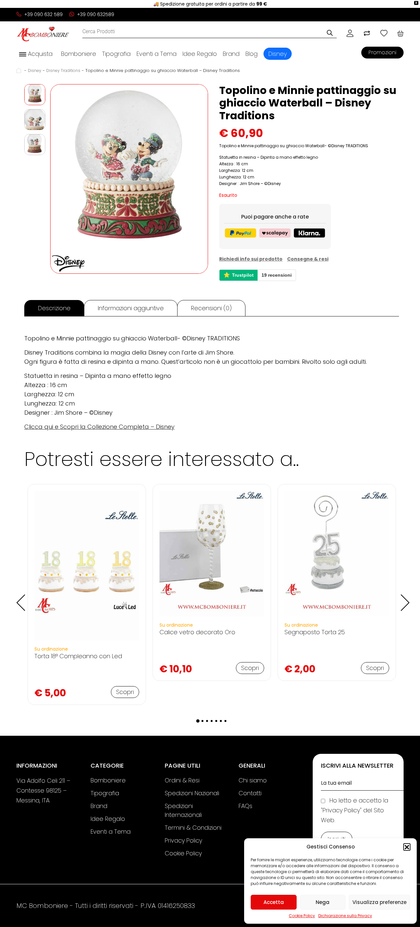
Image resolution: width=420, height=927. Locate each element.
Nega (322, 902)
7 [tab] (225, 721)
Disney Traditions (63, 70)
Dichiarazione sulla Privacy (345, 915)
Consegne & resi (307, 259)
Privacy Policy (183, 840)
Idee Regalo (199, 54)
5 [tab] (216, 721)
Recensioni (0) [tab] (211, 308)
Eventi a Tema (156, 54)
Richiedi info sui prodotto (251, 259)
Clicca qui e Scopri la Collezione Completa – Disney (99, 427)
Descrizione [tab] (54, 308)
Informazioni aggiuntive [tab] (131, 308)
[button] (407, 847)
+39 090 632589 (95, 14)
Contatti (250, 793)
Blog (251, 54)
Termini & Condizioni (193, 827)
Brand (231, 54)
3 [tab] (207, 721)
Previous (19, 597)
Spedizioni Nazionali (192, 793)
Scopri (125, 692)
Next (404, 597)
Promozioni (382, 52)
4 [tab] (212, 721)
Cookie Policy (302, 915)
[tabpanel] (87, 594)
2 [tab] (202, 721)
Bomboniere (78, 54)
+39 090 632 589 (43, 14)
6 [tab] (221, 721)
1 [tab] (198, 721)
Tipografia (116, 54)
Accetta (273, 902)
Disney (277, 54)
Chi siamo (253, 780)
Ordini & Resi (182, 780)
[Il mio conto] (349, 33)
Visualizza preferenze (379, 902)
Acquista (39, 54)
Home (19, 70)
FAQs (245, 806)
